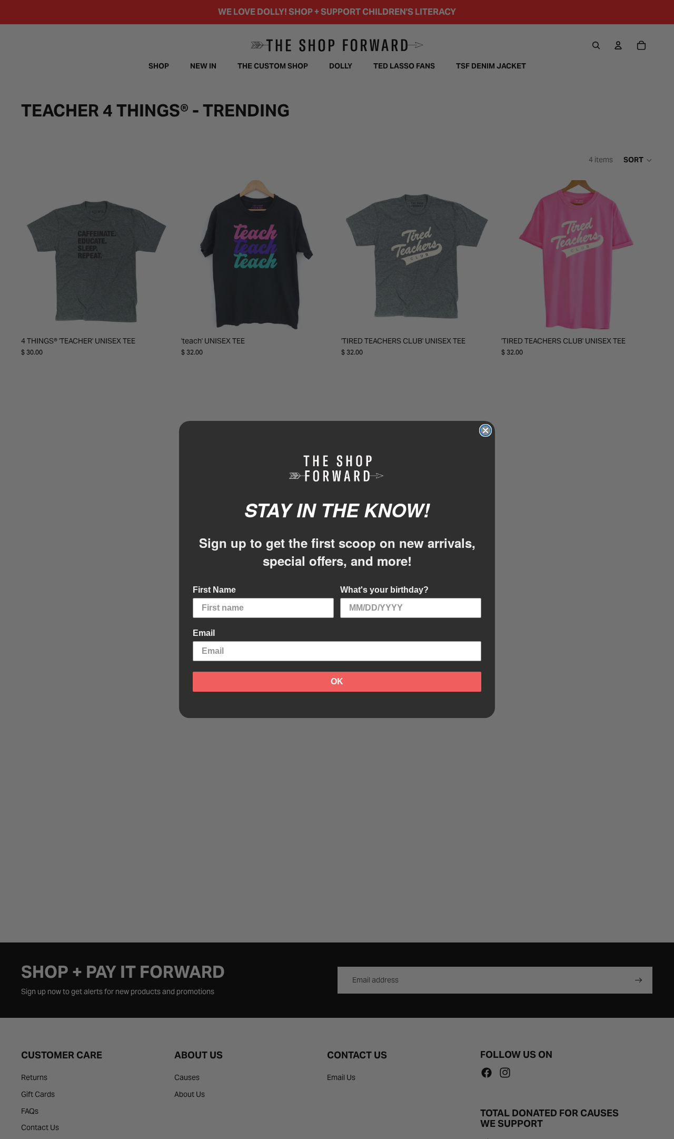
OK (337, 681)
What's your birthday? (384, 589)
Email (204, 633)
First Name (214, 589)
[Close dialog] (485, 430)
